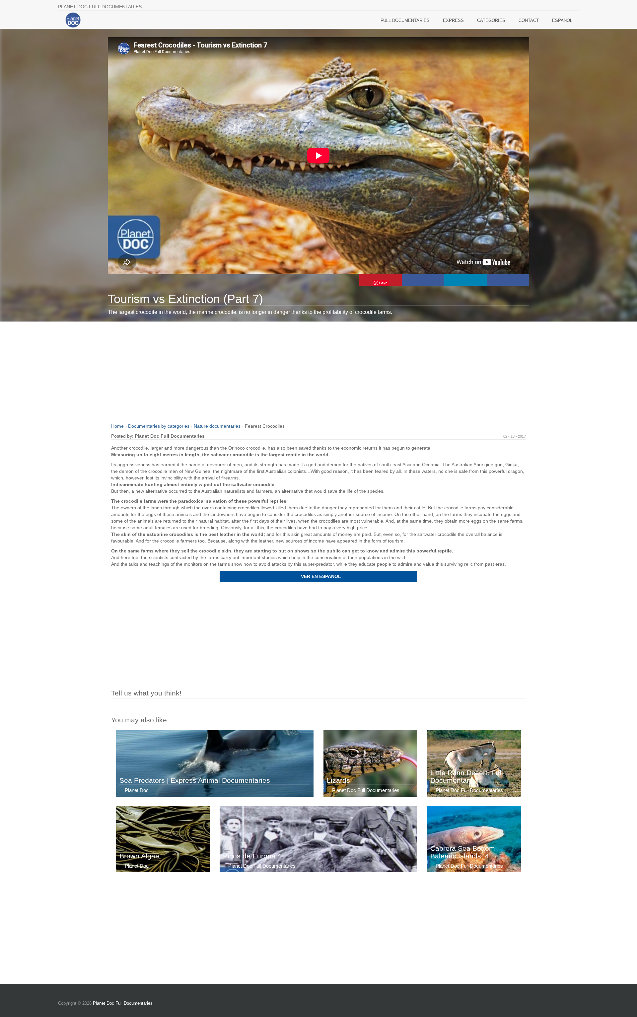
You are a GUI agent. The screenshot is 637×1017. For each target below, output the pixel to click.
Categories (491, 20)
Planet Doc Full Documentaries (123, 1003)
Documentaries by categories (159, 426)
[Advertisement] (310, 371)
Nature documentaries (218, 426)
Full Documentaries (405, 20)
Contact (529, 20)
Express (453, 20)
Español (562, 20)
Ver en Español (320, 576)
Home (118, 426)
